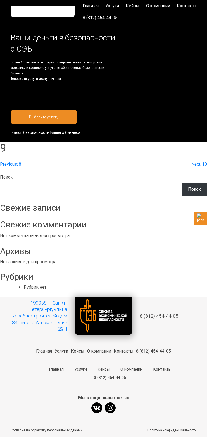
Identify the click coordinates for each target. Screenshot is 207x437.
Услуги (112, 5)
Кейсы (132, 5)
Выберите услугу (43, 117)
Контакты (186, 5)
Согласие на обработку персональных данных (46, 430)
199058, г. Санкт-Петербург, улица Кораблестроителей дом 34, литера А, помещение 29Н (39, 316)
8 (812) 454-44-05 (100, 17)
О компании (158, 5)
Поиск (6, 177)
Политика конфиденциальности (171, 430)
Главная (91, 5)
